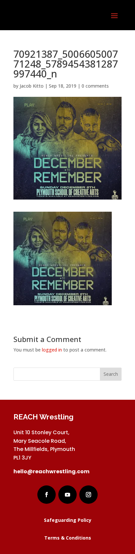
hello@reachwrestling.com (51, 471)
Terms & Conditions (67, 538)
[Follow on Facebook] (46, 494)
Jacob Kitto (32, 86)
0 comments (95, 86)
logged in (52, 350)
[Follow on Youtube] (67, 494)
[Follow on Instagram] (88, 494)
